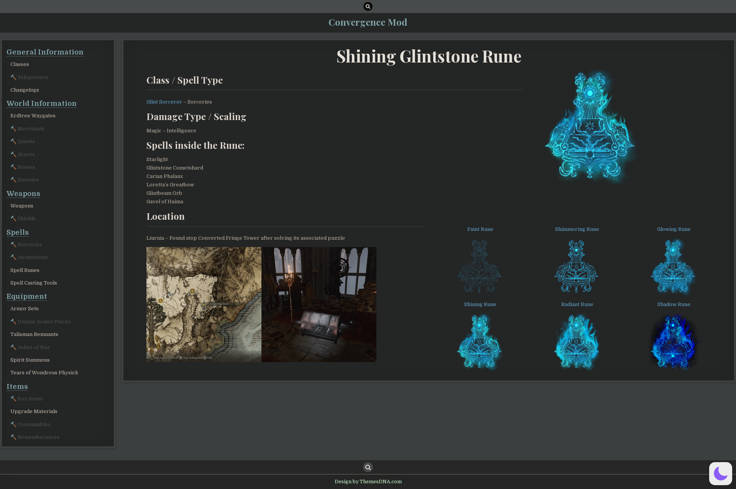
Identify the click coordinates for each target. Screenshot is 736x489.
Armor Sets (24, 308)
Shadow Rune (673, 304)
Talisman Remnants (34, 334)
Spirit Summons (30, 360)
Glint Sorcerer (164, 102)
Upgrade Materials (34, 411)
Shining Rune (480, 304)
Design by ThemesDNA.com (368, 481)
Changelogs (24, 90)
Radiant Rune (577, 304)
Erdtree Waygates (33, 116)
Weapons (21, 206)
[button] (720, 473)
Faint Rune (480, 229)
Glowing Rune (674, 229)
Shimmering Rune (577, 229)
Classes (19, 64)
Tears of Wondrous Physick (44, 372)
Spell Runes (24, 270)
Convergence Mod (368, 22)
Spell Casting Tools (33, 283)
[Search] (368, 6)
